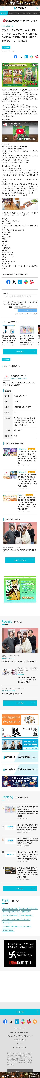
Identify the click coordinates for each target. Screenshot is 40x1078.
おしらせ (20, 1043)
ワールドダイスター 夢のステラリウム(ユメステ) (17, 926)
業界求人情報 (26, 13)
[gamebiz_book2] (20, 589)
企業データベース (14, 13)
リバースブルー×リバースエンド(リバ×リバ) (16, 919)
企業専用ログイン (19, 1072)
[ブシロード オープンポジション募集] (20, 20)
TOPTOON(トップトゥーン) (11, 912)
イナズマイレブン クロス (10, 908)
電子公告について (20, 1040)
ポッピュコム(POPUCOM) (10, 915)
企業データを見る (20, 560)
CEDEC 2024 (26, 912)
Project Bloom (7, 923)
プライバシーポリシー (20, 1047)
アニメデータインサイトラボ (28, 908)
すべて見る (20, 352)
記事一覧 (3, 13)
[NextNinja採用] (20, 953)
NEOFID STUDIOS (8, 930)
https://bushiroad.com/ (18, 378)
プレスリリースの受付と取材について (20, 1036)
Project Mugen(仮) (26, 915)
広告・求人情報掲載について (20, 1032)
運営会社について (20, 1028)
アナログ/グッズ (8, 26)
